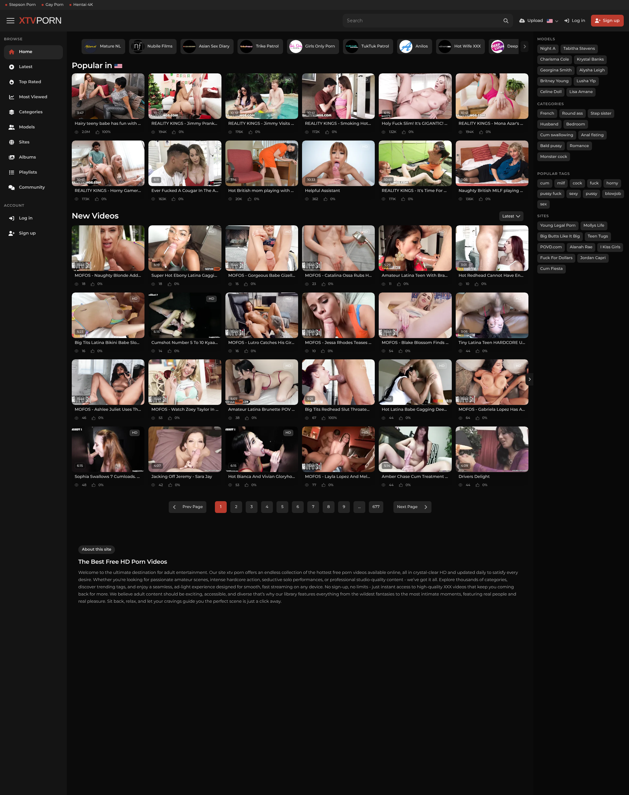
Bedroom (575, 124)
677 (376, 506)
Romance (579, 145)
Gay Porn (55, 4)
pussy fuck (551, 193)
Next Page (407, 506)
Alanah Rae (581, 247)
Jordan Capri (592, 258)
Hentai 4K (83, 4)
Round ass (572, 113)
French (547, 113)
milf (561, 183)
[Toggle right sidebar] (529, 379)
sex (543, 204)
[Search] (506, 21)
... (359, 506)
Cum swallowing (556, 135)
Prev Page (192, 506)
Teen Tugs (598, 236)
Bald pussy (551, 145)
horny (612, 183)
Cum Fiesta (551, 268)
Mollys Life (593, 225)
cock (577, 183)
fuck (594, 183)
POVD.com (551, 247)
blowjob (613, 193)
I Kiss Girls (610, 247)
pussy (591, 193)
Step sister (601, 113)
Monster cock (553, 156)
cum (544, 183)
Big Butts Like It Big (560, 236)
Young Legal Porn (558, 225)
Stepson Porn (22, 4)
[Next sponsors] (524, 46)
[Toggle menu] (10, 20)
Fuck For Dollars (556, 258)
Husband (549, 124)
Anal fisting (592, 135)
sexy (573, 193)
